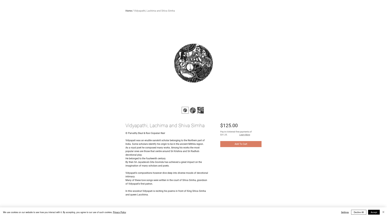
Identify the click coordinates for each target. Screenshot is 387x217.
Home (128, 10)
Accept (374, 212)
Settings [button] (345, 212)
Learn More (244, 135)
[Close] (383, 212)
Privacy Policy (119, 212)
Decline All (359, 212)
